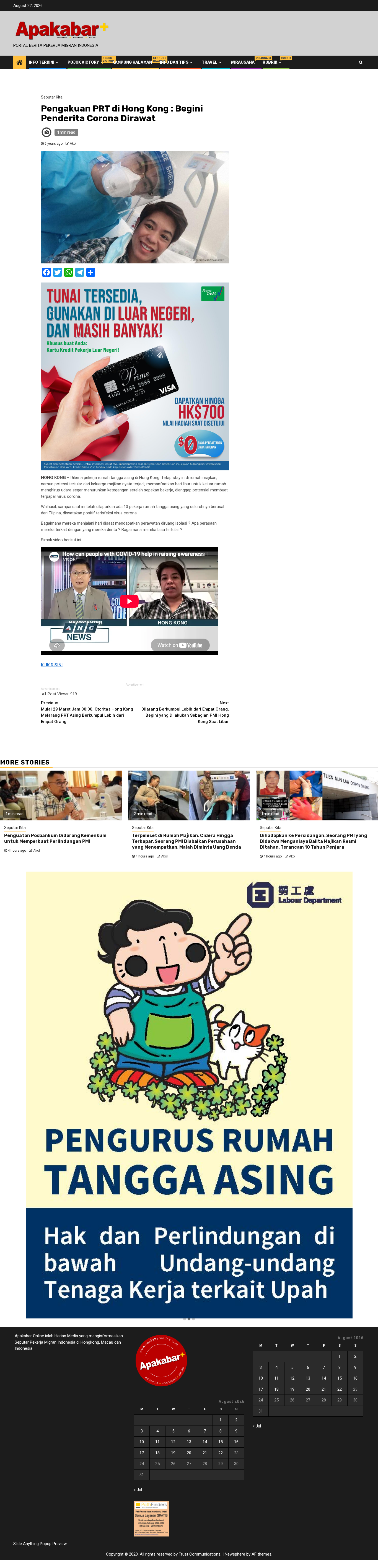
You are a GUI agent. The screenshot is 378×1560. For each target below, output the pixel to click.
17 (141, 1452)
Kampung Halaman (132, 62)
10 (141, 1441)
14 (205, 1441)
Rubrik (273, 62)
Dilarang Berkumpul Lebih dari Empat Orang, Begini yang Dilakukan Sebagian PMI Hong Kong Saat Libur (185, 712)
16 (236, 1441)
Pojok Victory (86, 62)
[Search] (360, 62)
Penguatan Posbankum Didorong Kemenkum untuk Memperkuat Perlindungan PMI (55, 838)
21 (205, 1452)
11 (157, 1441)
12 (173, 1441)
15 (220, 1441)
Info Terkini (41, 62)
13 (189, 1441)
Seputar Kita (52, 97)
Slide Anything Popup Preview (40, 1543)
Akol (73, 144)
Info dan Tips (174, 62)
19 (173, 1452)
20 (189, 1452)
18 (157, 1452)
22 (220, 1452)
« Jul (138, 1489)
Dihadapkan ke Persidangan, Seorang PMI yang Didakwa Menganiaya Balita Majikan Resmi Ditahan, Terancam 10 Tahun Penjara (313, 841)
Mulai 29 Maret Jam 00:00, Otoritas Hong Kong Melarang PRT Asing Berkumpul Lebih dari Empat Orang (87, 712)
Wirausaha (243, 62)
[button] (184, 1319)
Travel (210, 62)
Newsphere (235, 1554)
